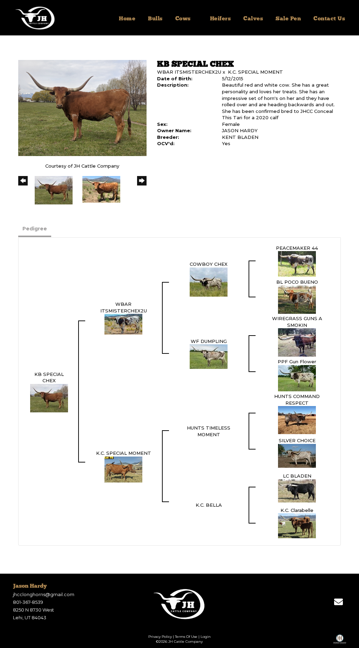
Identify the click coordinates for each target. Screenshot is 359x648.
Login (206, 636)
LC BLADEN (297, 476)
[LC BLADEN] (297, 490)
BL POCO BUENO (297, 282)
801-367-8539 (28, 602)
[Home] (180, 604)
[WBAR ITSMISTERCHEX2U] (123, 323)
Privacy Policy (160, 636)
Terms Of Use (186, 636)
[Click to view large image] (82, 107)
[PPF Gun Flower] (297, 377)
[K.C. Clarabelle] (297, 525)
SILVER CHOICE (297, 440)
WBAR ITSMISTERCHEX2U (189, 72)
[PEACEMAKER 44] (297, 263)
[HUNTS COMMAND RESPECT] (297, 420)
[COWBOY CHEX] (209, 281)
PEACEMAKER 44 (297, 248)
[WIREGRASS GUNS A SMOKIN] (297, 342)
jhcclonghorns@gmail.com (43, 594)
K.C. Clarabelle (296, 510)
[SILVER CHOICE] (297, 455)
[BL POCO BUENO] (297, 299)
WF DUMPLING (209, 341)
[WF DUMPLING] (209, 356)
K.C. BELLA (209, 505)
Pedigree (34, 228)
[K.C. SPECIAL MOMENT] (123, 469)
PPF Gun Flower (297, 361)
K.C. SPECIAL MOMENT (255, 72)
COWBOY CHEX (209, 264)
